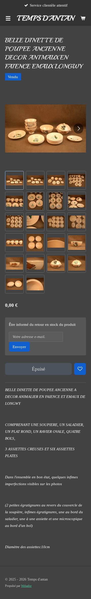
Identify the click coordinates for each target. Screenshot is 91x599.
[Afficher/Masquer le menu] (8, 18)
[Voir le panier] (82, 18)
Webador (26, 586)
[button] (14, 180)
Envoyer (19, 347)
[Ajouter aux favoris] (80, 369)
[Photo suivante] (78, 128)
